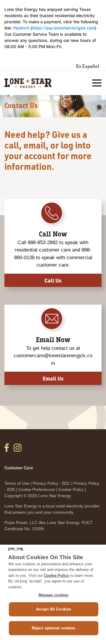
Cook (23, 489)
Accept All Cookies (53, 609)
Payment (21, 27)
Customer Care (18, 468)
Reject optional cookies (53, 628)
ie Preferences (41, 489)
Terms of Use (16, 483)
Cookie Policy (71, 489)
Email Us (53, 378)
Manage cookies (54, 595)
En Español (87, 66)
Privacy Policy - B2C (51, 483)
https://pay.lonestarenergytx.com (63, 27)
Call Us (53, 280)
